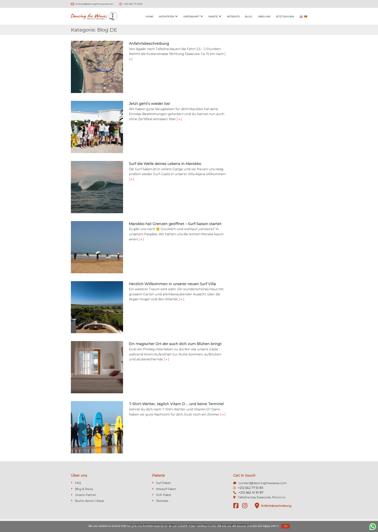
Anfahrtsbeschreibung (149, 43)
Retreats (233, 16)
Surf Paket (163, 483)
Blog (248, 16)
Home (149, 16)
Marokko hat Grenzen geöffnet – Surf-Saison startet (175, 224)
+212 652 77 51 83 (250, 488)
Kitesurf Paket (166, 489)
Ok (285, 526)
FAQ (78, 483)
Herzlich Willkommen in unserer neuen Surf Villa (172, 284)
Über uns (264, 16)
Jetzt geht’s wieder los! (149, 103)
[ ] (179, 119)
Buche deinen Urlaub (89, 501)
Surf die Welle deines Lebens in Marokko (165, 164)
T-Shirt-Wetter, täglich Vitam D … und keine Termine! (176, 404)
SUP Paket (163, 495)
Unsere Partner (85, 495)
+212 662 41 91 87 (250, 492)
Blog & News (84, 489)
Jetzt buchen (285, 16)
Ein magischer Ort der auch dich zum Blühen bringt (175, 344)
